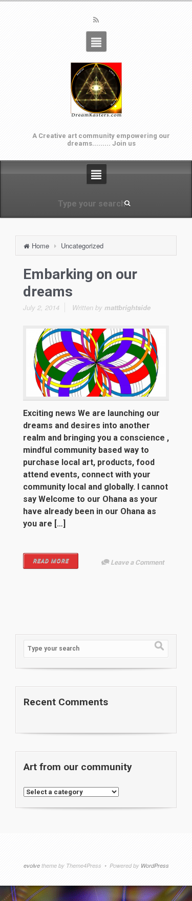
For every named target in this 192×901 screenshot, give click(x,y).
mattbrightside (127, 307)
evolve (32, 865)
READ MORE (51, 561)
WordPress (155, 865)
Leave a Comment (137, 562)
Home (40, 245)
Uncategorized (82, 245)
